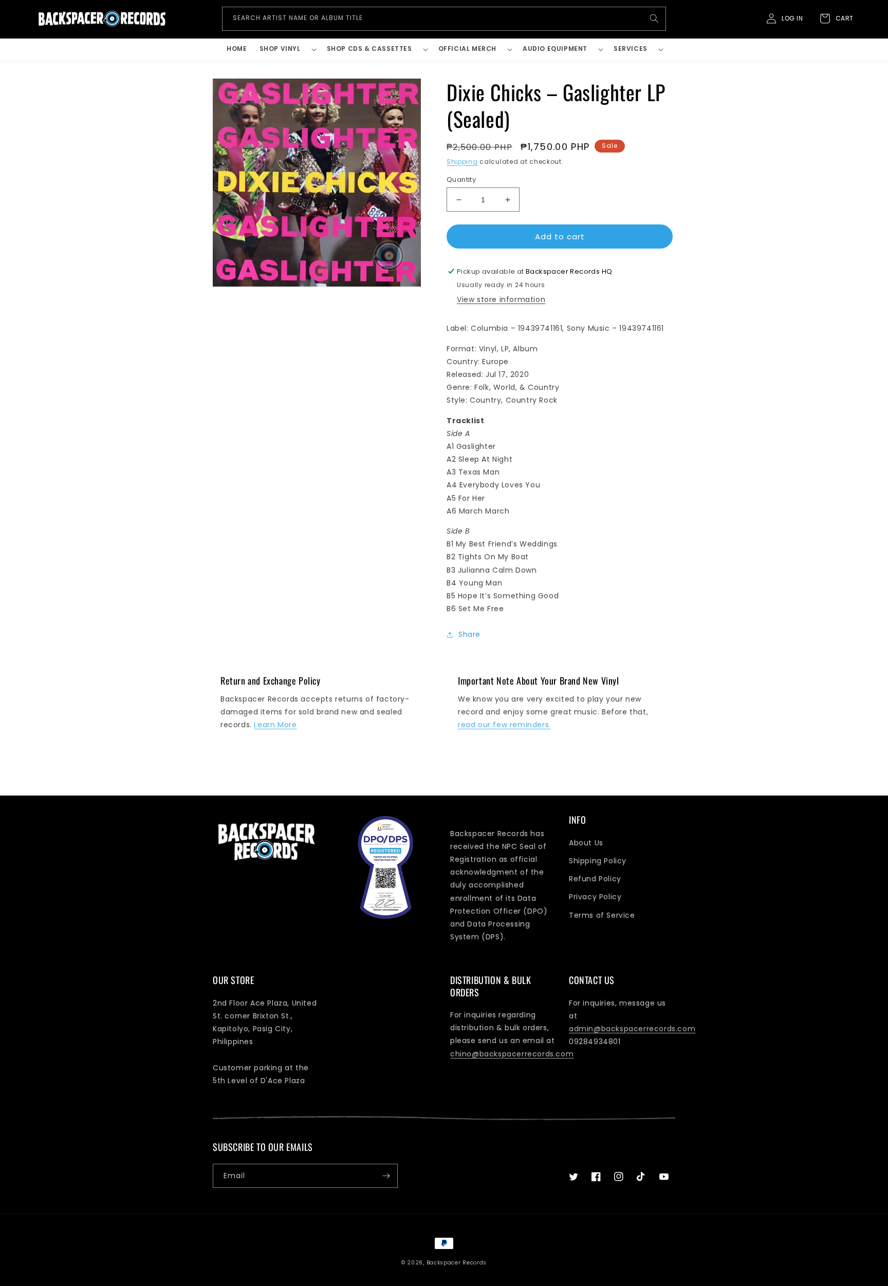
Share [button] (469, 634)
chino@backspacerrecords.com (512, 1054)
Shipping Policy (597, 861)
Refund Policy (595, 879)
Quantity (461, 179)
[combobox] (444, 18)
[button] (287, 49)
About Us (586, 843)
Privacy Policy (595, 897)
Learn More (275, 725)
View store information (501, 299)
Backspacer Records (457, 1262)
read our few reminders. (504, 725)
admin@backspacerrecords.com (632, 1029)
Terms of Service (602, 915)
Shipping (462, 161)
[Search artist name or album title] (654, 18)
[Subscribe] (386, 1176)
